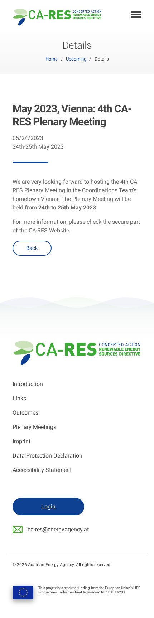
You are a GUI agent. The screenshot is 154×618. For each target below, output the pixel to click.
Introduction (28, 384)
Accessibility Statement (42, 470)
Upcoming (76, 59)
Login (48, 506)
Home (51, 59)
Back (32, 248)
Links (19, 398)
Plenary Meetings (34, 427)
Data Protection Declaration (47, 455)
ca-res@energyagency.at (58, 529)
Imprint (21, 441)
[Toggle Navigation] (136, 15)
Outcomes (25, 412)
